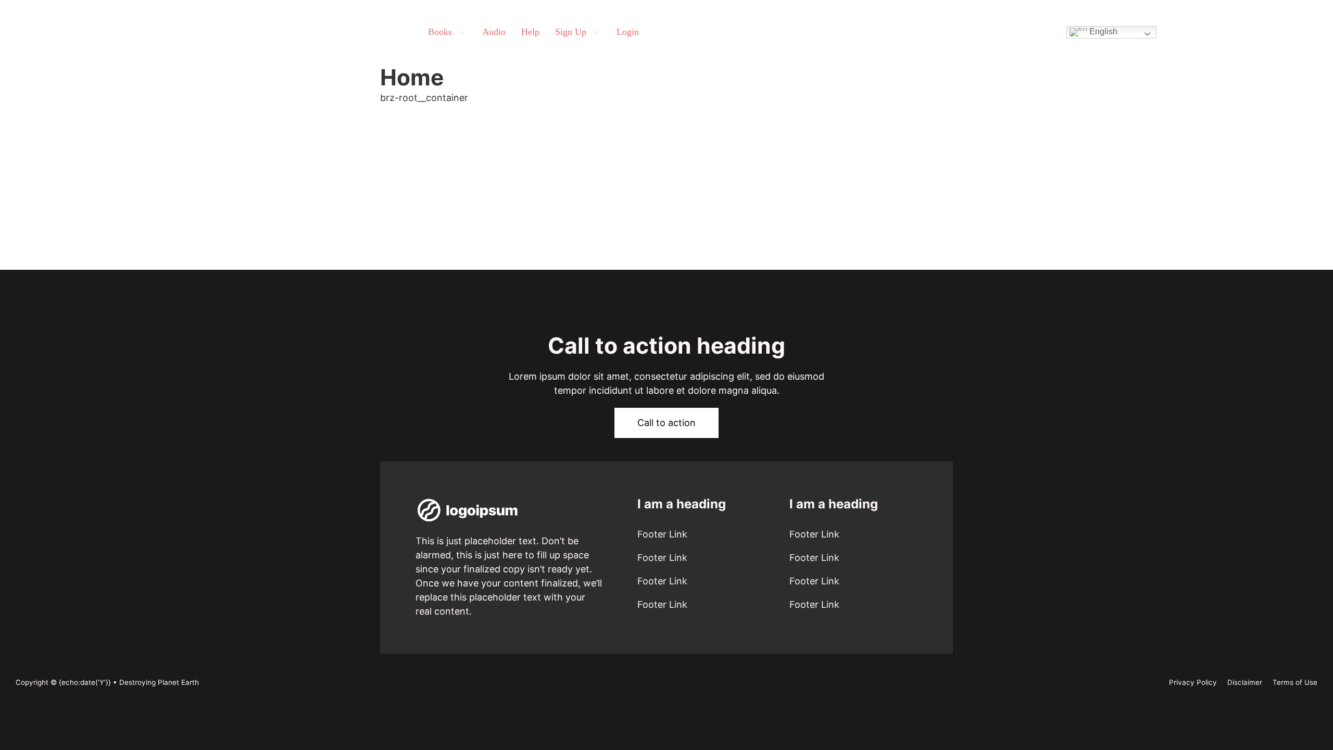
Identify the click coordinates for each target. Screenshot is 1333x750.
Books (440, 32)
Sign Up (570, 32)
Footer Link (662, 534)
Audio (494, 32)
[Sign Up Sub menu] (596, 32)
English (1102, 31)
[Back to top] (1296, 718)
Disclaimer (1244, 682)
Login (628, 32)
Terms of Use (1295, 682)
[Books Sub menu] (462, 32)
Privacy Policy (1193, 682)
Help (530, 32)
